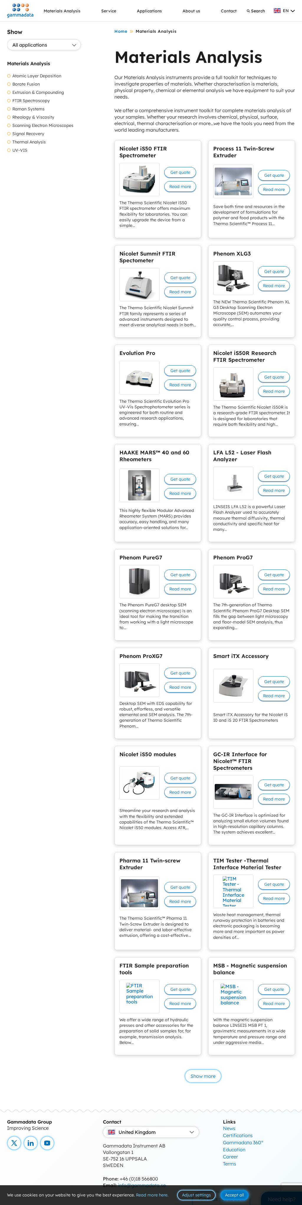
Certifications (238, 1135)
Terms (229, 1164)
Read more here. (152, 1195)
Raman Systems (28, 109)
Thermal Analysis (29, 142)
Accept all (234, 1195)
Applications (149, 11)
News (229, 1128)
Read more (180, 186)
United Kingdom (137, 1132)
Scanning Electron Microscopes (42, 125)
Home (120, 31)
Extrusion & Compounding (38, 92)
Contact (229, 11)
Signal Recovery (28, 133)
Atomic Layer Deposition (36, 75)
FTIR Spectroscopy (31, 100)
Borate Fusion (26, 84)
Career (230, 1157)
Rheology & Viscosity (33, 117)
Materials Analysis (62, 11)
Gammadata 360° (243, 1142)
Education (234, 1149)
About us (191, 11)
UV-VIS (19, 150)
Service (108, 11)
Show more (203, 1076)
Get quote (180, 172)
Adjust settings (196, 1195)
